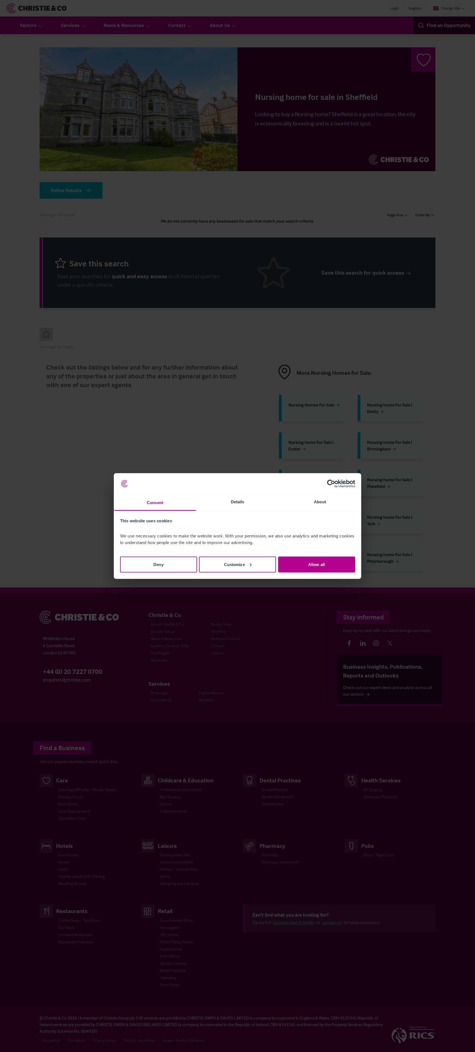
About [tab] (320, 501)
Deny (158, 564)
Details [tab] (237, 501)
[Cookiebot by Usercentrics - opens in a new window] (331, 484)
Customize (234, 564)
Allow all (316, 564)
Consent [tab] (155, 502)
